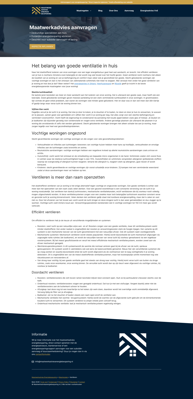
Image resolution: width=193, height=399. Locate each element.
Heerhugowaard (104, 84)
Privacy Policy (63, 382)
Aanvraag (129, 11)
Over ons (44, 382)
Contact (82, 382)
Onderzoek (53, 382)
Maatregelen (83, 11)
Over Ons (113, 11)
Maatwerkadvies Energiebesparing (44, 377)
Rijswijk (118, 84)
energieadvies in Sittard (85, 84)
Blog (100, 11)
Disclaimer (74, 382)
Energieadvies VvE (149, 11)
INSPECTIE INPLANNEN (42, 46)
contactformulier (43, 354)
